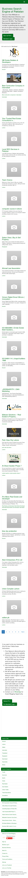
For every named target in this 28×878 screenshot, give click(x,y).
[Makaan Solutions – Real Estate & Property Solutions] (14, 407)
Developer (22, 506)
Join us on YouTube (6, 868)
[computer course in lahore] (14, 198)
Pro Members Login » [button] (9, 704)
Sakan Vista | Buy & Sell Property (11, 238)
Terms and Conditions (7, 859)
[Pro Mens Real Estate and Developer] (14, 486)
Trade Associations (6, 792)
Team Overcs (7, 180)
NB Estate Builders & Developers (10, 61)
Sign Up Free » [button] (7, 35)
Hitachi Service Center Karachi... (9, 814)
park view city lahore (6, 447)
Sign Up (4, 841)
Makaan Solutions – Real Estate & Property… (11, 415)
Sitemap (4, 862)
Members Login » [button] (8, 39)
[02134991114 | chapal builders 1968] (14, 348)
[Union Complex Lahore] (14, 578)
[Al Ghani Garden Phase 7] (14, 458)
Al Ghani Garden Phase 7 (12, 465)
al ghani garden (5, 473)
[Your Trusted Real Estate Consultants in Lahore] (14, 108)
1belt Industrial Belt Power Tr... (9, 811)
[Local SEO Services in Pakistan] (14, 139)
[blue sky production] (14, 521)
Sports (3, 778)
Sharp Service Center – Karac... (9, 820)
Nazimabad (4, 759)
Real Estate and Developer (8, 506)
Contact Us (4, 853)
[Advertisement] (14, 720)
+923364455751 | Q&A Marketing (10, 390)
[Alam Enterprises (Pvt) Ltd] (14, 550)
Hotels (3, 781)
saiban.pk (5, 617)
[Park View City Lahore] (14, 432)
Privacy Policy (5, 856)
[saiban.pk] (14, 607)
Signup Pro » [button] (7, 701)
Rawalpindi (4, 246)
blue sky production (9, 531)
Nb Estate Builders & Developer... (9, 823)
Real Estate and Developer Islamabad (15, 507)
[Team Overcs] (14, 170)
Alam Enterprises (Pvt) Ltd (12, 559)
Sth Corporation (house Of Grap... (10, 803)
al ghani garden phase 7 (15, 473)
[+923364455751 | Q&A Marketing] (14, 379)
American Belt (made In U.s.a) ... (9, 826)
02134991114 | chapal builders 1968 (13, 359)
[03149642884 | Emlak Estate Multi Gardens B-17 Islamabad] (14, 317)
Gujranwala (4, 762)
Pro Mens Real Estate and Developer (12, 497)
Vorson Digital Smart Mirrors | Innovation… (13, 298)
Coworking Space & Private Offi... (9, 808)
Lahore (3, 127)
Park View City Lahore (10, 440)
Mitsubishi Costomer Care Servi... (9, 817)
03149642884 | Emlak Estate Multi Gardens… (13, 328)
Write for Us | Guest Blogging (8, 833)
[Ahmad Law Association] (14, 258)
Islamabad (4, 97)
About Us (4, 850)
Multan (3, 764)
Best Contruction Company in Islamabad (13, 86)
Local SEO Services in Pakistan (10, 150)
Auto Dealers (5, 786)
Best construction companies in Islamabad (11, 95)
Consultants (5, 795)
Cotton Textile (5, 789)
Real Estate (17, 506)
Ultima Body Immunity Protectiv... (9, 805)
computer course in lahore (12, 208)
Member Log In (5, 844)
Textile (3, 772)
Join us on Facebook (7, 865)
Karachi (4, 69)
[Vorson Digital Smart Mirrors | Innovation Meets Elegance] (14, 287)
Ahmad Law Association (11, 268)
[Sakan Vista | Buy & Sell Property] (14, 227)
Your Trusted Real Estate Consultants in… (11, 119)
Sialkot (3, 747)
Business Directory (6, 847)
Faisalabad (4, 753)
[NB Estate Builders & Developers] (14, 52)
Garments (4, 775)
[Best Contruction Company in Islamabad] (14, 78)
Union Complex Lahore (10, 588)
